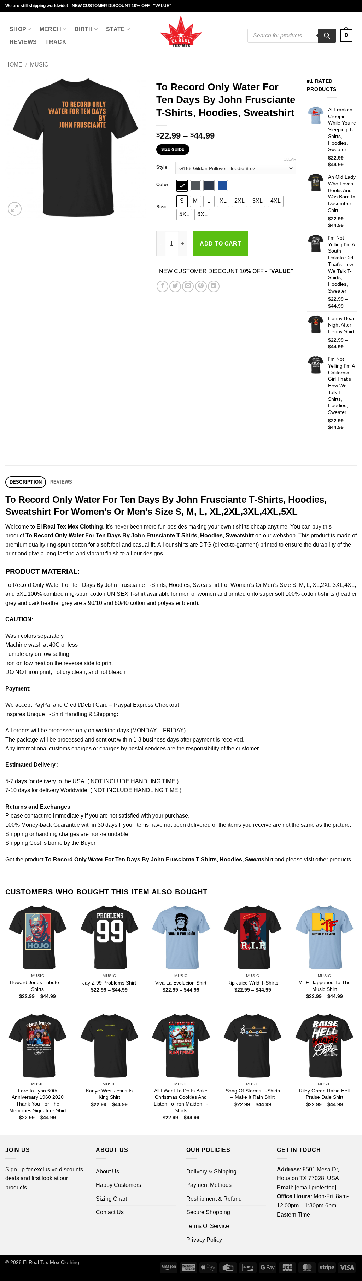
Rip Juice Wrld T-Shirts (252, 983)
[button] (346, 36)
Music (39, 65)
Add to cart (220, 244)
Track (55, 42)
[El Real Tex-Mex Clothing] (181, 31)
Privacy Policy (204, 1240)
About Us (107, 1172)
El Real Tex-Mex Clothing (51, 1262)
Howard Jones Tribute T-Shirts (37, 986)
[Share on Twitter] (175, 286)
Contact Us (110, 1212)
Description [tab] (26, 482)
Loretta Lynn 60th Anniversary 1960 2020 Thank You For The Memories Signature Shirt (37, 1100)
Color (162, 184)
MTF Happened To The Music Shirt (324, 986)
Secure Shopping (208, 1212)
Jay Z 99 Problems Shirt (109, 983)
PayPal (42, 705)
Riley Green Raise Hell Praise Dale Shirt (324, 1094)
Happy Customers (118, 1185)
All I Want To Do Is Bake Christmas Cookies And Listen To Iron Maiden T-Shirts (181, 1100)
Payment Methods (209, 1185)
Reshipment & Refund (214, 1199)
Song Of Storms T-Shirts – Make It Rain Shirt (253, 1094)
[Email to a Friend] (188, 286)
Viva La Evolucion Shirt (180, 983)
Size (161, 206)
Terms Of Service (207, 1226)
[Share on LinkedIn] (214, 286)
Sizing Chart (111, 1199)
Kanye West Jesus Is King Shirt (109, 1094)
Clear (290, 159)
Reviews (23, 42)
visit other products (327, 859)
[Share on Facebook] (162, 286)
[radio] (182, 185)
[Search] (327, 36)
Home (13, 65)
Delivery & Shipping (211, 1172)
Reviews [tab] (61, 482)
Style (161, 167)
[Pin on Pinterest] (201, 286)
